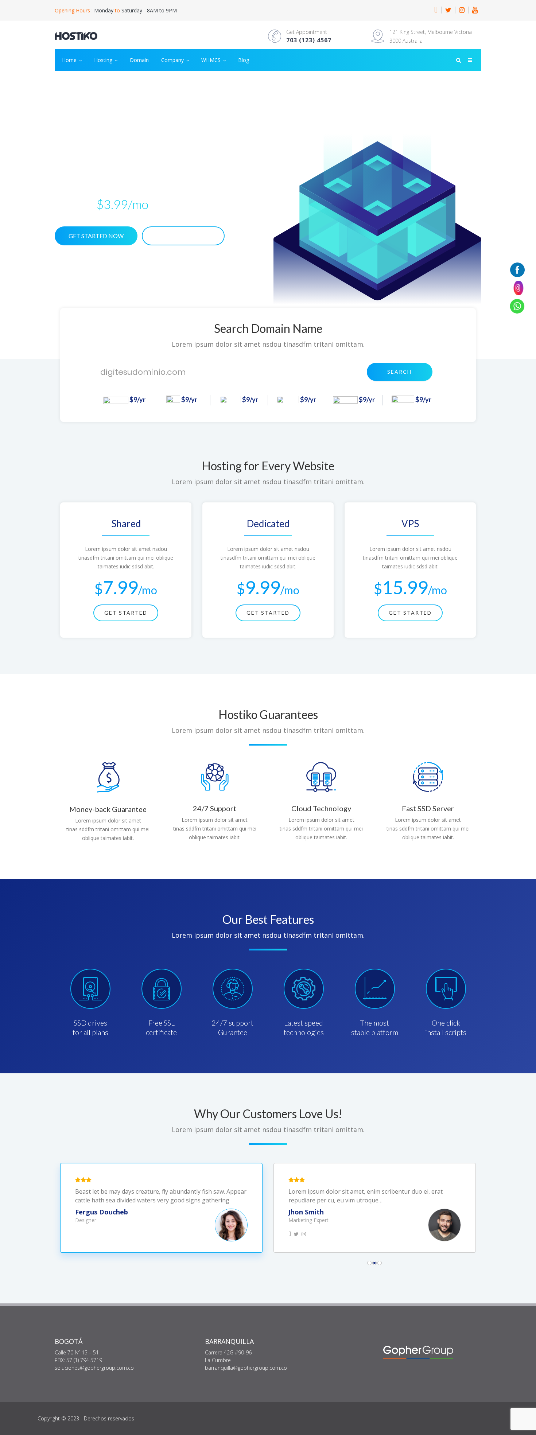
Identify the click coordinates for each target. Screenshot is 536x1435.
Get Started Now (96, 235)
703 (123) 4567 (308, 40)
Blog (243, 60)
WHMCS (211, 60)
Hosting (104, 60)
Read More (183, 235)
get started (125, 613)
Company (173, 60)
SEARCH (399, 372)
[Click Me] (436, 9)
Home (70, 60)
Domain (139, 60)
